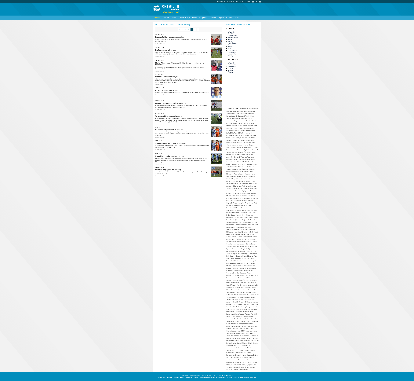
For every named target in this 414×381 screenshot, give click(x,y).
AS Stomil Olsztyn (238, 239)
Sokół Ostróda (242, 176)
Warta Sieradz (250, 333)
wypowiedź (245, 135)
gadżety (229, 128)
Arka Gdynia (249, 203)
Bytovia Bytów (235, 212)
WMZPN (254, 222)
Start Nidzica (242, 164)
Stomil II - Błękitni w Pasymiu (167, 77)
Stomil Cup (231, 34)
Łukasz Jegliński (231, 164)
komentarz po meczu (233, 326)
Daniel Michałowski (247, 140)
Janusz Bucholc (251, 186)
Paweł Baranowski (232, 130)
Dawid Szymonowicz (251, 217)
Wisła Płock (245, 234)
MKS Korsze (239, 258)
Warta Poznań (235, 249)
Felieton (230, 72)
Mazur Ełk (250, 167)
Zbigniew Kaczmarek (245, 133)
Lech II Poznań (241, 355)
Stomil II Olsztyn (233, 37)
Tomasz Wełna (231, 319)
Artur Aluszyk (239, 145)
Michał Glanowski (245, 241)
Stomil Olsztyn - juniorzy (239, 138)
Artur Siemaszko (231, 167)
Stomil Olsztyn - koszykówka (235, 338)
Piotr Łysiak (252, 176)
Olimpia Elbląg (239, 229)
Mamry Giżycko (249, 145)
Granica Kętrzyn (250, 268)
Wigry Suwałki (231, 147)
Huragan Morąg (250, 174)
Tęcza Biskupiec (238, 203)
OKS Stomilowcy (233, 50)
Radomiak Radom (236, 290)
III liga (252, 234)
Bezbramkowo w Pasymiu (165, 50)
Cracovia (239, 256)
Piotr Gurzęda (243, 369)
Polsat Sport (250, 328)
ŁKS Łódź (239, 292)
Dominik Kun (253, 121)
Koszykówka (232, 54)
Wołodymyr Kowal (232, 321)
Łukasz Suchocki (231, 116)
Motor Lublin (230, 196)
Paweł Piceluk (231, 285)
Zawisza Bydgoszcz (243, 191)
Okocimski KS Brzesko (247, 130)
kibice (245, 125)
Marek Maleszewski (238, 333)
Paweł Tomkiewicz (243, 210)
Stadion (213, 18)
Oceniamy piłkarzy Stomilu (235, 367)
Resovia (252, 229)
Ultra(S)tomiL (242, 232)
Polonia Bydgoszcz (238, 268)
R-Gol (247, 239)
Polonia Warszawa (232, 280)
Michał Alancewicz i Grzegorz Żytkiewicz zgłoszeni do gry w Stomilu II (180, 64)
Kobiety (230, 56)
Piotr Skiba (230, 184)
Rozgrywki (203, 18)
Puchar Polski (237, 128)
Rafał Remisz (243, 169)
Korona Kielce (231, 237)
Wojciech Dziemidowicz (249, 184)
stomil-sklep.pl (231, 142)
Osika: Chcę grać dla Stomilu (166, 90)
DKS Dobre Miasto (232, 198)
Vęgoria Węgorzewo (247, 157)
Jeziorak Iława (240, 215)
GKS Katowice (240, 278)
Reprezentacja (232, 45)
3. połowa (234, 369)
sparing (241, 181)
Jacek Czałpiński (231, 188)
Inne (229, 48)
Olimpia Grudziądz (242, 179)
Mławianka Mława (246, 198)
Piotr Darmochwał (240, 295)
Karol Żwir (251, 138)
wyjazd (237, 155)
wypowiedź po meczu (239, 360)
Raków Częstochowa (233, 287)
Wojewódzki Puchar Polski (235, 261)
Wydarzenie (232, 67)
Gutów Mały (230, 179)
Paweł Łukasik (253, 150)
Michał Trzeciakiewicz (245, 270)
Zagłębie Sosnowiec (246, 323)
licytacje (244, 212)
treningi (250, 232)
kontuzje (229, 123)
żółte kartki (230, 224)
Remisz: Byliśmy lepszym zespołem (169, 37)
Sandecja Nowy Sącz (238, 275)
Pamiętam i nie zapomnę (239, 254)
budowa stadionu (232, 159)
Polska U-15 (242, 167)
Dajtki (246, 150)
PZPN (242, 162)
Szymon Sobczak (249, 350)
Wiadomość (232, 65)
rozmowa (253, 135)
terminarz (253, 239)
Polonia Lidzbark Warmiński (249, 321)
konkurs (236, 171)
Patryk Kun (235, 193)
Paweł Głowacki (241, 196)
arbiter (246, 121)
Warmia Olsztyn (249, 111)
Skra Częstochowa (232, 357)
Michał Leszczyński (238, 186)
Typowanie (222, 18)
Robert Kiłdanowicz (233, 316)
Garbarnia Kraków (232, 169)
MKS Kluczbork (246, 331)
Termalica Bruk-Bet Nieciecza (236, 273)
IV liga (236, 121)
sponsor (251, 224)
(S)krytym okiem (248, 311)
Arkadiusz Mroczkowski (248, 193)
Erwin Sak (247, 181)
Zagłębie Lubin (231, 246)
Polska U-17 (236, 140)
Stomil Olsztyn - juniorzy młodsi (247, 285)
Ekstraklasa (247, 142)
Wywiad (230, 70)
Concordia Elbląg (232, 270)
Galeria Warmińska (241, 224)
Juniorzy (230, 39)
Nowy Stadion (232, 43)
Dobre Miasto (253, 220)
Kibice (194, 18)
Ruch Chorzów (252, 319)
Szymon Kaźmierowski (237, 244)
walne (235, 123)
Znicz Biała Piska (232, 133)
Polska (228, 140)
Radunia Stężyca (252, 355)
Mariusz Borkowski (247, 326)
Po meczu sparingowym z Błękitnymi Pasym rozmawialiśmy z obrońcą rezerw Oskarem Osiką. (182, 92)
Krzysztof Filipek (243, 116)
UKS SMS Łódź (246, 287)
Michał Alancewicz (241, 208)
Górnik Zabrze (251, 244)
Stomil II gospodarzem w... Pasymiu (169, 156)
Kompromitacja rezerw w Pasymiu (169, 130)
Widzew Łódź (252, 125)
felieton (232, 309)
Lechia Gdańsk (242, 237)
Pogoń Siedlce (231, 176)
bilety (228, 138)
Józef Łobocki (243, 108)
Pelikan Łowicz (237, 125)
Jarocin (228, 186)
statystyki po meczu (249, 365)
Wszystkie (231, 32)
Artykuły (165, 18)
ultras (251, 208)
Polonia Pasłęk (239, 174)
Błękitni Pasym (252, 164)
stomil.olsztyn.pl (243, 188)
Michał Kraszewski (232, 340)
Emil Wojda (251, 196)
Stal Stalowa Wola (245, 222)
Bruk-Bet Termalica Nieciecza (244, 348)
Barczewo (229, 200)
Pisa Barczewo (238, 217)
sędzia (241, 121)
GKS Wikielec (243, 118)
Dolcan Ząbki (230, 215)
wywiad (244, 200)
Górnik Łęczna (252, 254)
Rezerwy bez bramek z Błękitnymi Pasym (172, 103)
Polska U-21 (236, 307)
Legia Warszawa (238, 111)
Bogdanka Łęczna (247, 249)
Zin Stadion (238, 200)
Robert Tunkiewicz (246, 155)
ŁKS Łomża (247, 292)
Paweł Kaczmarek (249, 290)
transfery (252, 169)
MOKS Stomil (232, 52)
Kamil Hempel (251, 283)
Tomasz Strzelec (231, 152)
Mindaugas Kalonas (232, 251)
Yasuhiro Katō (237, 304)
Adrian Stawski (238, 343)
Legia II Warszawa (237, 297)
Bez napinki (250, 295)
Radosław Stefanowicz (244, 147)
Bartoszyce (230, 278)
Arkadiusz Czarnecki (244, 246)
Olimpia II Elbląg (248, 304)
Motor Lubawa (249, 258)
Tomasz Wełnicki (251, 314)
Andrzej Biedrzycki (232, 113)
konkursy (229, 171)
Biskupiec (229, 232)
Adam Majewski (241, 353)
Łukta (247, 229)
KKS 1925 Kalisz (237, 350)
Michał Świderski (248, 128)
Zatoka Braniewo (232, 222)
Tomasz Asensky (252, 338)
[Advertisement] (221, 9)
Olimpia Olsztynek (246, 251)
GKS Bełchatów (251, 278)
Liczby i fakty (230, 353)
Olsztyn (245, 123)
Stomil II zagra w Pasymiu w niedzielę (170, 143)
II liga (252, 116)
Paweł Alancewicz (232, 241)
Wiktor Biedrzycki (252, 275)
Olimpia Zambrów (237, 266)
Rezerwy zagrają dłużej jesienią (168, 170)
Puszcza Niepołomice (247, 113)
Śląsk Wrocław (239, 314)
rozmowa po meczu (243, 263)
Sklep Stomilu (234, 18)
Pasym (253, 181)
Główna (157, 18)
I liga (235, 232)
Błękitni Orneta (247, 256)
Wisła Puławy (244, 171)
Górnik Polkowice (232, 323)
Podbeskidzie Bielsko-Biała (249, 336)
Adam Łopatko (252, 212)
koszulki (239, 142)
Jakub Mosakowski (232, 336)
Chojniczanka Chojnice (240, 220)
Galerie (173, 18)
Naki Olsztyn (230, 256)
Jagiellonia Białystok (240, 205)
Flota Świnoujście (250, 261)
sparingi (255, 198)
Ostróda (237, 162)
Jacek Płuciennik (244, 159)
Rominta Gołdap (241, 227)
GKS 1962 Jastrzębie (241, 345)
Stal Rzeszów (249, 162)
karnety (229, 220)
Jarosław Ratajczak (238, 328)
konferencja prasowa (233, 135)
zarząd (240, 123)
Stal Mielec (238, 311)
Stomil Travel (230, 292)
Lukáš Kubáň (247, 343)
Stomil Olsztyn (184, 18)
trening (240, 152)
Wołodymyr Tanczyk (246, 340)
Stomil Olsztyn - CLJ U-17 (243, 362)
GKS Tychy (236, 234)
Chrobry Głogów (246, 307)
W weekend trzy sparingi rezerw (168, 116)
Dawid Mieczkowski (239, 302)
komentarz (230, 314)
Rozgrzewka (244, 357)
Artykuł (230, 68)
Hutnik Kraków (231, 263)
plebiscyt (237, 184)
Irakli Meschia (241, 319)
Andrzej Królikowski (233, 157)
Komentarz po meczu (233, 331)
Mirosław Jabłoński (247, 316)
